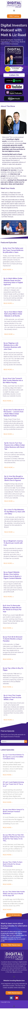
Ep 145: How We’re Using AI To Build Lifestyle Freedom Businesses (13, 811)
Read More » (7, 775)
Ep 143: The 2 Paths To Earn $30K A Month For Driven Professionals (12, 864)
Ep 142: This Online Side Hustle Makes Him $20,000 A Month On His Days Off (14, 893)
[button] (14, 10)
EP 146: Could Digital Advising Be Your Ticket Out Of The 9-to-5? (13, 784)
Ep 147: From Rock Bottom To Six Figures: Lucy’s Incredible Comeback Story (13, 756)
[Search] (25, 741)
